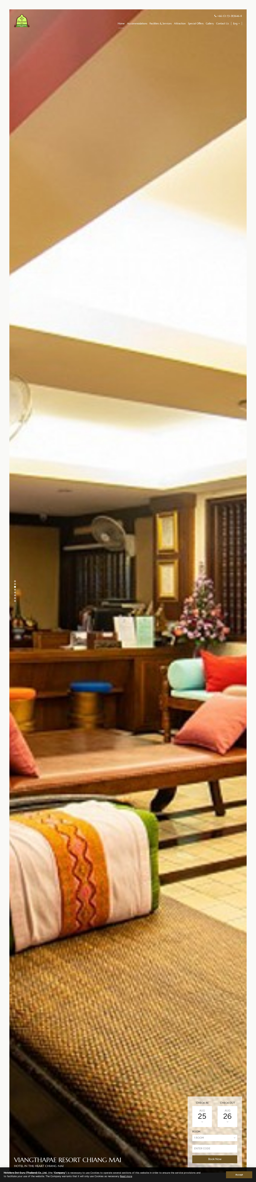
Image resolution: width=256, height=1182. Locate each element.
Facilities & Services (161, 23)
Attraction (180, 23)
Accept (239, 1174)
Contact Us (222, 23)
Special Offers (196, 23)
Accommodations (137, 23)
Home (121, 23)
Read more (126, 1176)
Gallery (210, 23)
